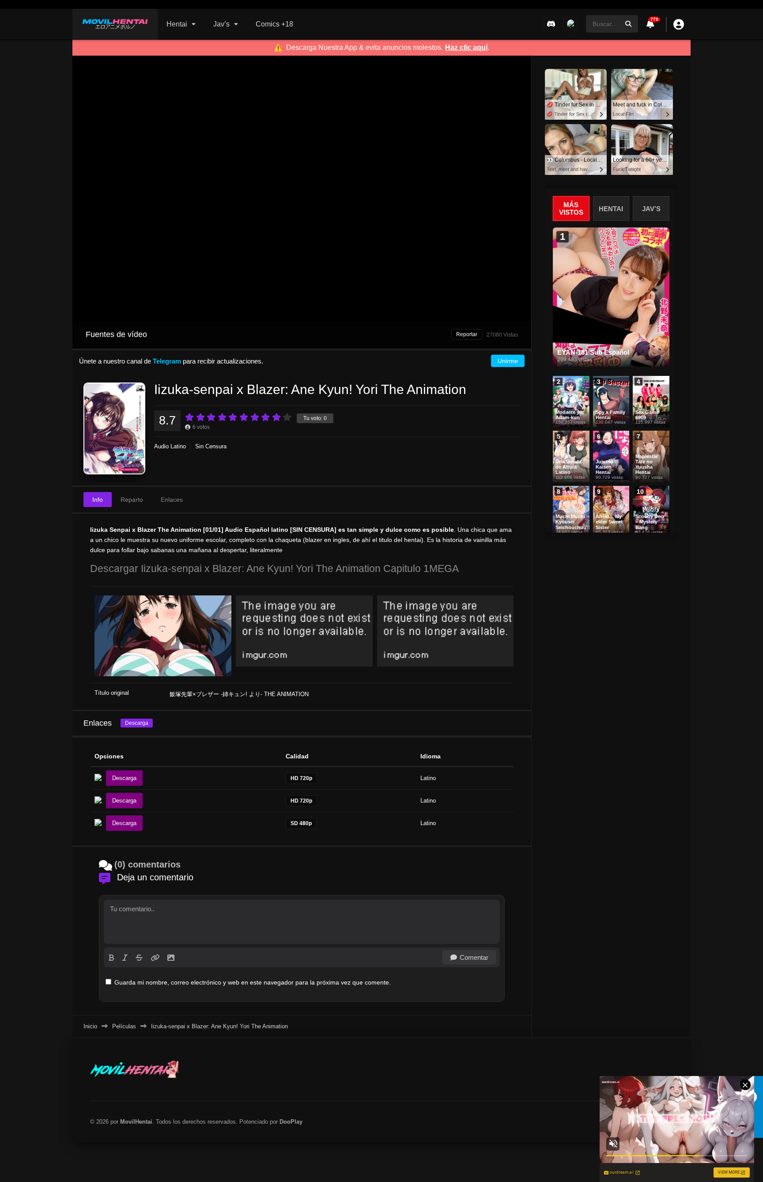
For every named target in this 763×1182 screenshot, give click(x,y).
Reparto (132, 499)
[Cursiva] (125, 957)
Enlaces (172, 499)
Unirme (508, 360)
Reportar (466, 334)
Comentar (474, 957)
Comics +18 (274, 24)
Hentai (176, 24)
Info (97, 499)
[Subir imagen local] (171, 957)
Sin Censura (211, 446)
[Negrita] (111, 957)
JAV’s (651, 208)
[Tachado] (139, 957)
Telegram (167, 361)
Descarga (136, 723)
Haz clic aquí (466, 47)
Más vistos (571, 208)
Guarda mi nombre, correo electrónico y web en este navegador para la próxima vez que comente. (252, 982)
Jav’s (221, 24)
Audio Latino (170, 446)
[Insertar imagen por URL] (155, 957)
